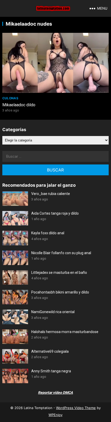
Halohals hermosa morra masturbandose (64, 332)
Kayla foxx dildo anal (47, 233)
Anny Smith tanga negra (51, 371)
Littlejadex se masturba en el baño (59, 272)
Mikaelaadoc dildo (18, 104)
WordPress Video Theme (76, 408)
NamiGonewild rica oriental (53, 312)
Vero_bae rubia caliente (50, 194)
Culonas (10, 98)
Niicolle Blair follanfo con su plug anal (61, 253)
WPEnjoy (55, 415)
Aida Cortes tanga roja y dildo (55, 213)
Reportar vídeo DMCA (55, 392)
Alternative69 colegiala (50, 351)
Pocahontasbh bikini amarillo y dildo (60, 292)
